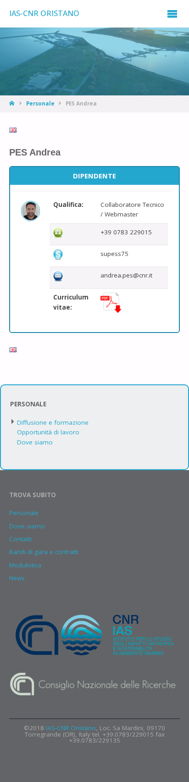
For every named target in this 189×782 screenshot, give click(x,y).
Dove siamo (35, 442)
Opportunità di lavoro (48, 432)
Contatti (20, 539)
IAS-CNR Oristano (44, 13)
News (17, 578)
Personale (40, 103)
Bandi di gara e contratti (43, 552)
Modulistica (25, 565)
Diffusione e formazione (53, 422)
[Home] (12, 103)
